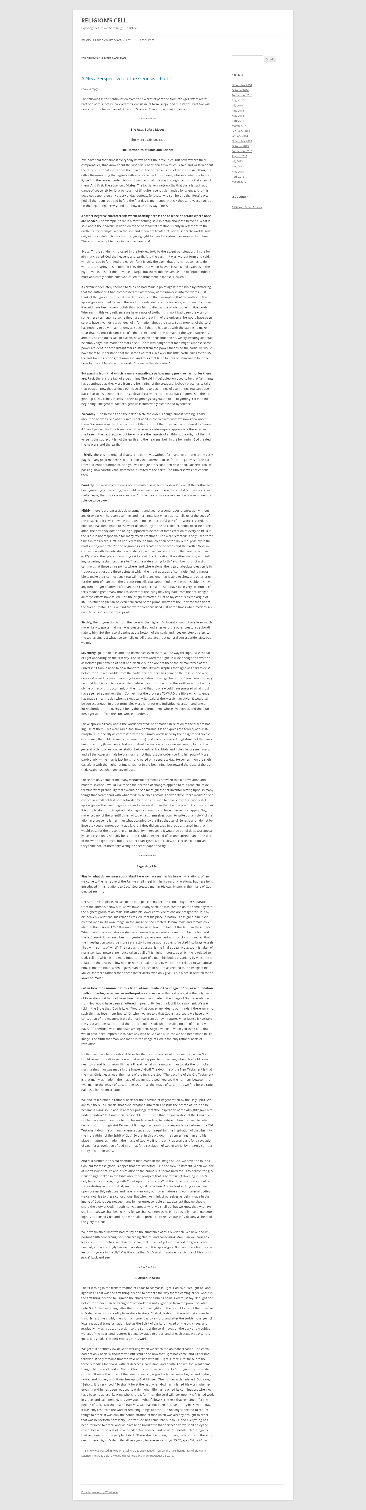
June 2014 (238, 110)
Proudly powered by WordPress (99, 1492)
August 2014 (239, 100)
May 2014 (238, 115)
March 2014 (239, 126)
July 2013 (237, 161)
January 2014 (240, 136)
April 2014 (238, 121)
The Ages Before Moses (106, 1456)
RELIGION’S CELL (104, 20)
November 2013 (242, 141)
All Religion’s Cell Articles (247, 207)
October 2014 (240, 90)
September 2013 (242, 151)
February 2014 (241, 131)
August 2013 (239, 156)
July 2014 (237, 105)
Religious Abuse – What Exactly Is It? (106, 40)
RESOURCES (147, 40)
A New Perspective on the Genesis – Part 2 (127, 78)
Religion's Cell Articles (125, 1450)
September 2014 (242, 95)
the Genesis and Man (135, 1456)
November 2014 (242, 85)
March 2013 (239, 182)
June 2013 (238, 166)
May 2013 (238, 171)
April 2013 (238, 176)
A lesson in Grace (165, 1450)
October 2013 (240, 146)
